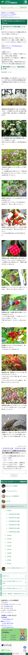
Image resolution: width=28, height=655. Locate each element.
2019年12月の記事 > (20, 448)
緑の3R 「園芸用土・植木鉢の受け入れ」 (13, 593)
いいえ (10, 460)
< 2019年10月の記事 (7, 448)
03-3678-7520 (9, 623)
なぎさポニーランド (6, 625)
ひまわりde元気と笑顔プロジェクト (15, 569)
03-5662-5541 (8, 606)
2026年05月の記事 (14, 525)
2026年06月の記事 (14, 521)
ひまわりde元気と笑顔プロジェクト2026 (12, 582)
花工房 (8, 501)
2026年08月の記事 (14, 514)
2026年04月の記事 (14, 528)
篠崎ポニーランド (6, 621)
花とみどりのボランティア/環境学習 (8, 14)
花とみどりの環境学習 (12, 496)
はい (5, 460)
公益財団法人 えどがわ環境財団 (7, 12)
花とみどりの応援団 (12, 486)
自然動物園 (4, 617)
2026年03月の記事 (14, 532)
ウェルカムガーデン (12, 491)
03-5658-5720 (9, 627)
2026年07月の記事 (14, 517)
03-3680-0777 (9, 619)
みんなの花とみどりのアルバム (7, 15)
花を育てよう (6, 576)
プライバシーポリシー (7, 612)
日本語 (17, 653)
